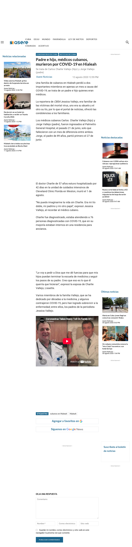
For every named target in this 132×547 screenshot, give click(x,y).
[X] (62, 437)
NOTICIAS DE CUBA (68, 54)
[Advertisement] (66, 18)
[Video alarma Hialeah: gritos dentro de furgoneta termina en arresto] (17, 70)
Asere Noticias (9, 88)
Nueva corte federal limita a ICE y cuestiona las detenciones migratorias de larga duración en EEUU (115, 193)
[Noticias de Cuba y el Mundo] (19, 42)
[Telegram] (80, 437)
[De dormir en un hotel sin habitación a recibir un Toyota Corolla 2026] (17, 101)
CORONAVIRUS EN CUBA (47, 54)
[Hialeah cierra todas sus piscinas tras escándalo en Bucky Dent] (17, 133)
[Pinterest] (68, 437)
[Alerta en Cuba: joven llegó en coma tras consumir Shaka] (115, 305)
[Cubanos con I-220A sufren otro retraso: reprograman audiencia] (115, 150)
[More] (86, 437)
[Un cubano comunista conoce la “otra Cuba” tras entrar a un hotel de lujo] (115, 333)
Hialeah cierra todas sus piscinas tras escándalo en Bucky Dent (17, 144)
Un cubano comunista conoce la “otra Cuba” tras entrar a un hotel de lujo (115, 346)
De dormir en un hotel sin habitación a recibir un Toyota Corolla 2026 (16, 114)
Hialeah (73, 413)
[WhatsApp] (74, 437)
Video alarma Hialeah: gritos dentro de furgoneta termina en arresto (16, 83)
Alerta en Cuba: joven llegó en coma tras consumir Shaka (114, 316)
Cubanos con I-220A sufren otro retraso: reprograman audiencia (115, 162)
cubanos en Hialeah (58, 413)
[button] (127, 43)
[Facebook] (56, 437)
